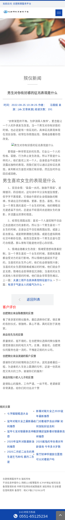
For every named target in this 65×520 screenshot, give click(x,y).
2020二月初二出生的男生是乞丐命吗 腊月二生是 (20, 456)
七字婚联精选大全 (17, 413)
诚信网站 (46, 486)
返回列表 (33, 299)
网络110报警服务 (30, 483)
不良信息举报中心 (12, 483)
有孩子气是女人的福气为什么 (25, 284)
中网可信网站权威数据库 (29, 486)
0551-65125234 (33, 516)
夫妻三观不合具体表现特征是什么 (33, 280)
